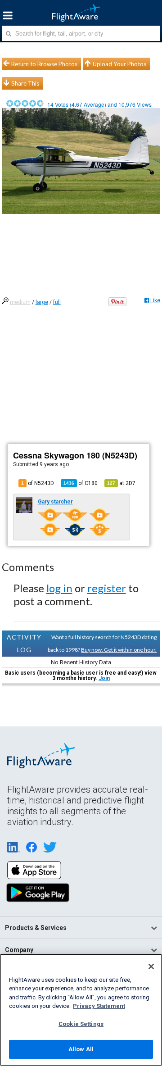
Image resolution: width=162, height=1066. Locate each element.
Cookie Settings (81, 1024)
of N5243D (37, 483)
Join (104, 678)
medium (20, 302)
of (80, 483)
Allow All (81, 1049)
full (57, 302)
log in (59, 587)
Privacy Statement (99, 1005)
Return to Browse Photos (44, 64)
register (106, 587)
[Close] (151, 966)
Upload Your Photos (119, 64)
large (42, 302)
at (121, 483)
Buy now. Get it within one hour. (119, 649)
